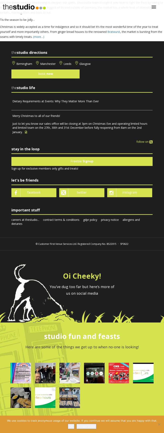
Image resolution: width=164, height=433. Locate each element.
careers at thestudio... (25, 220)
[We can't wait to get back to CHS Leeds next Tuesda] (119, 373)
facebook (34, 192)
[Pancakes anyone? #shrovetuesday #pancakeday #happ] (20, 397)
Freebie (82, 161)
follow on (142, 142)
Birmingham (24, 64)
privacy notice (110, 220)
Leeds (67, 64)
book (45, 74)
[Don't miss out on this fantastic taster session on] (143, 373)
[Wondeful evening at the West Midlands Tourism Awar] (94, 373)
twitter (82, 192)
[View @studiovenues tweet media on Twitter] (26, 132)
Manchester (48, 64)
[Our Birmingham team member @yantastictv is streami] (20, 373)
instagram (129, 192)
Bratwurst (113, 32)
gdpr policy (90, 220)
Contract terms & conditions (61, 220)
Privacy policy (86, 426)
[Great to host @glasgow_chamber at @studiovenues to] (45, 373)
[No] (159, 424)
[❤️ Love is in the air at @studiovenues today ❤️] (69, 397)
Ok (71, 426)
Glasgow (85, 64)
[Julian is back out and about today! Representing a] (69, 373)
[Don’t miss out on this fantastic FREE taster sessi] (45, 397)
